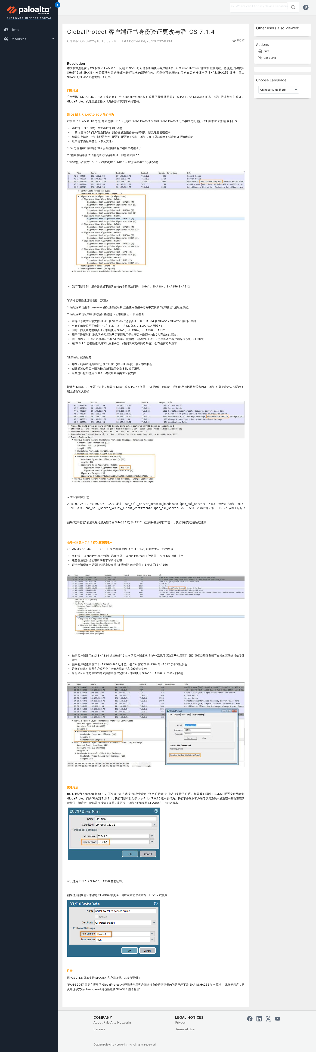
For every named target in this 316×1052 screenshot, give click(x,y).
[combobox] (258, 6)
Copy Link (269, 57)
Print (266, 51)
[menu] (29, 34)
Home (15, 29)
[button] (293, 7)
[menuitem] (29, 29)
